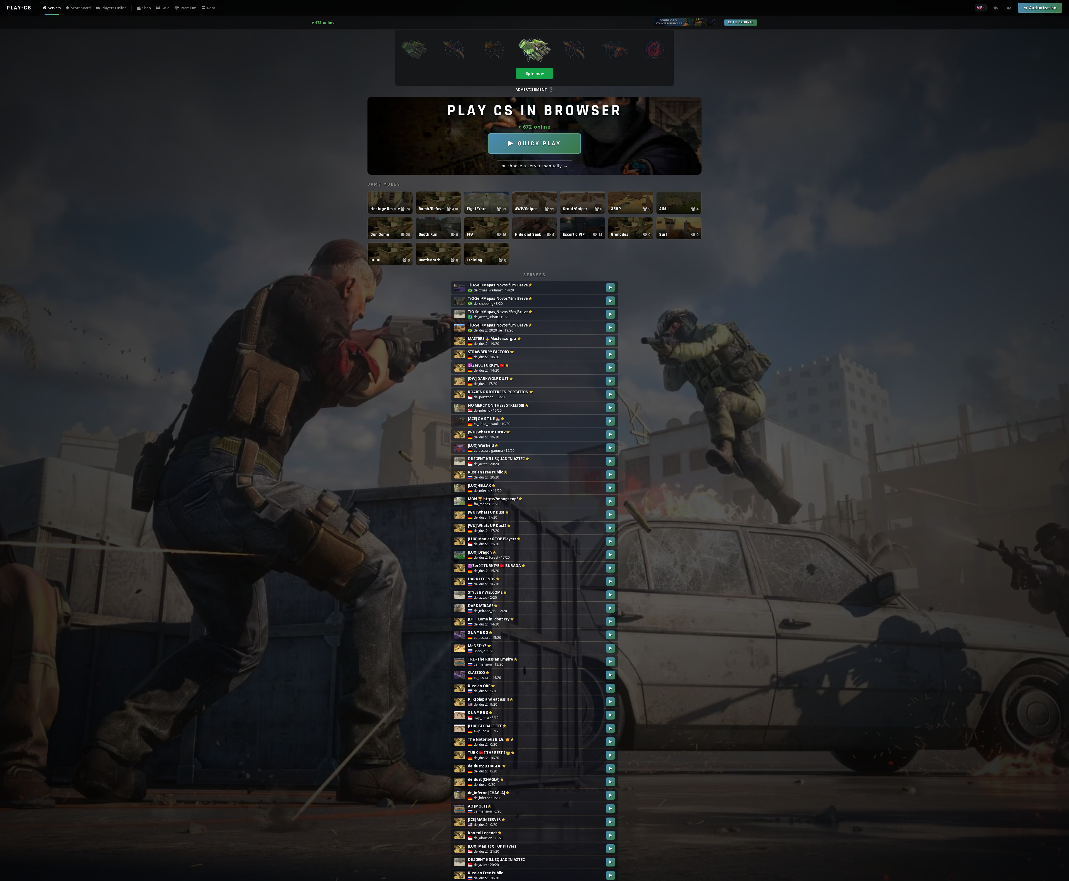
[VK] (1008, 7)
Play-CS (19, 7)
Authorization (1043, 7)
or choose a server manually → (534, 165)
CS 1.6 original (741, 22)
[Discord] (995, 7)
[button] (390, 202)
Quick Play (539, 143)
